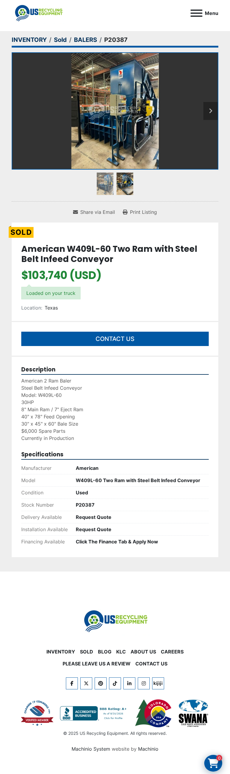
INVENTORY (60, 652)
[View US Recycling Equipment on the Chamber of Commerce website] (37, 713)
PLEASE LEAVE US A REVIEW (97, 664)
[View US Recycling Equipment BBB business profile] (94, 713)
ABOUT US (143, 652)
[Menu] (196, 13)
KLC (121, 652)
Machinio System (91, 749)
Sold (86, 652)
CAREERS (172, 652)
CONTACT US (151, 664)
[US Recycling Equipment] (115, 621)
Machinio (148, 749)
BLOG (104, 652)
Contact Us (115, 338)
